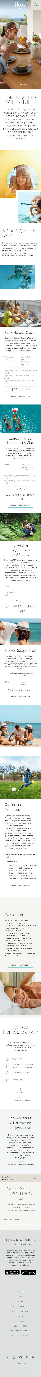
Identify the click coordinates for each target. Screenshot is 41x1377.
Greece (8, 1179)
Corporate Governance (20, 1331)
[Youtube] (33, 1357)
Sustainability (20, 1306)
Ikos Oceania (8, 1178)
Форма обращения (12, 1219)
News (20, 1296)
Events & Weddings (20, 1311)
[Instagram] (14, 1357)
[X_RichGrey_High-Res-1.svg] (27, 1357)
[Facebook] (20, 1357)
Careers (20, 1316)
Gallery (20, 1301)
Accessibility (20, 1326)
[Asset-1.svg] (8, 1357)
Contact (20, 1292)
